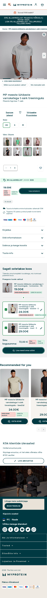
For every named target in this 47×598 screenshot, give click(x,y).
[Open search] (10, 5)
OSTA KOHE (16, 421)
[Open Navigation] (4, 5)
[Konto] (36, 4)
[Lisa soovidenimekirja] (41, 168)
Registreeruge (13, 506)
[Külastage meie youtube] (22, 529)
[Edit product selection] (41, 310)
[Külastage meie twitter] (28, 529)
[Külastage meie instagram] (4, 529)
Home (4, 29)
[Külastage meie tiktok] (16, 529)
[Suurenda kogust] (14, 168)
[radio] (6, 125)
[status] (10, 168)
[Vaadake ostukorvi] (42, 5)
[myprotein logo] (23, 5)
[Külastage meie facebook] (10, 529)
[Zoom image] (44, 34)
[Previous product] (38, 429)
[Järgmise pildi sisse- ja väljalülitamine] (44, 55)
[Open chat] (33, 529)
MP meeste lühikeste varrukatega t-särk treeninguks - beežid (14, 402)
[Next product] (43, 429)
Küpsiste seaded (10, 514)
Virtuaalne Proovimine (31, 113)
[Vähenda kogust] (6, 168)
